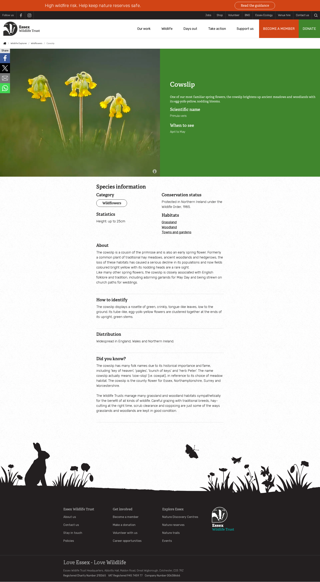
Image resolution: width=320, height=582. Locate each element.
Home (4, 43)
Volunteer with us (125, 533)
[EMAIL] (5, 78)
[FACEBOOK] (5, 58)
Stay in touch (72, 533)
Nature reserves (173, 525)
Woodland (169, 227)
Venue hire (284, 15)
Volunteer (233, 15)
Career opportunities (127, 541)
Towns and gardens (176, 232)
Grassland (169, 222)
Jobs (208, 15)
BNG (247, 15)
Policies (68, 541)
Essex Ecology (264, 15)
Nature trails (171, 533)
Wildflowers (36, 43)
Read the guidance (255, 6)
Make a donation (124, 525)
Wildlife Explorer (19, 43)
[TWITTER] (5, 68)
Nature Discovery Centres (180, 517)
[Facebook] (21, 15)
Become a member (126, 517)
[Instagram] (29, 15)
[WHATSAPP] (5, 88)
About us (69, 517)
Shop (220, 15)
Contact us (302, 15)
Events (167, 541)
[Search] (316, 15)
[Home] (21, 29)
